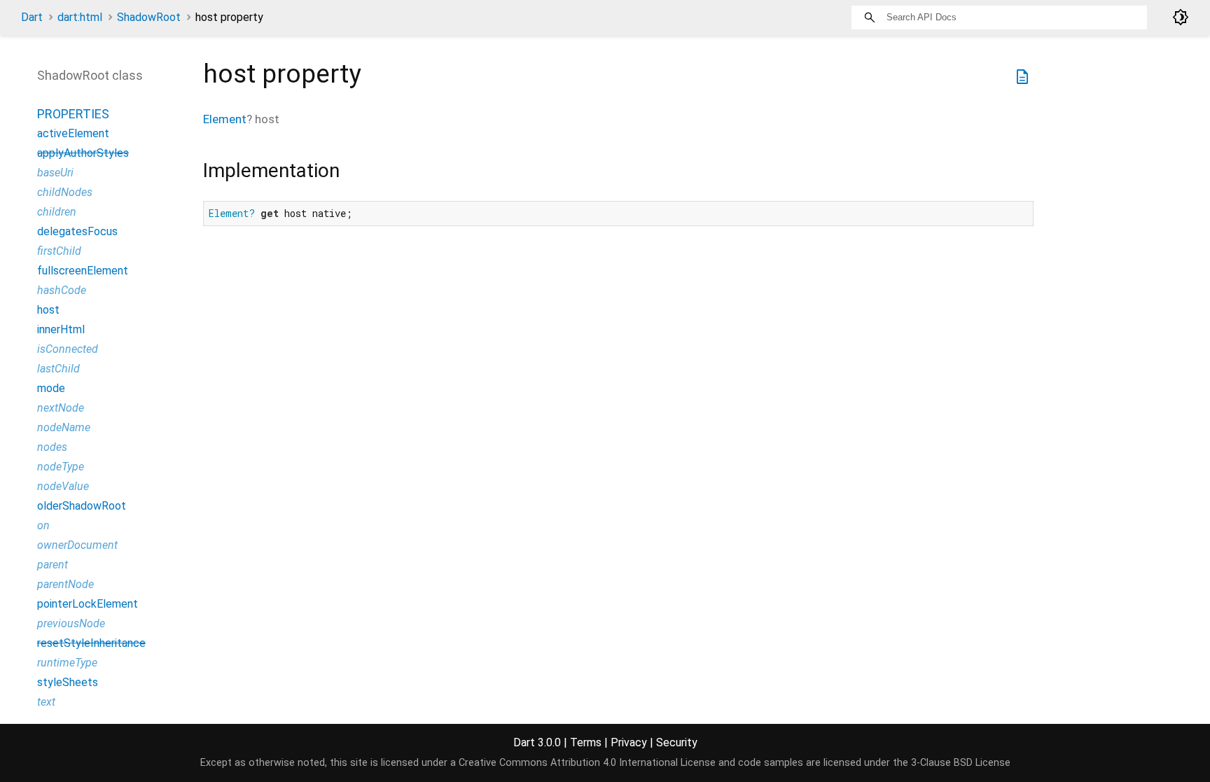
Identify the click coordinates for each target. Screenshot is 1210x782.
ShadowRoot (149, 17)
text (46, 701)
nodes (52, 447)
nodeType (60, 466)
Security (676, 742)
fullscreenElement (82, 270)
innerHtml (61, 329)
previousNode (71, 623)
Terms (585, 742)
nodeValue (63, 486)
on (43, 525)
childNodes (64, 192)
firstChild (59, 251)
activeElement (73, 133)
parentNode (65, 584)
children (56, 211)
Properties (73, 113)
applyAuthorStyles (83, 153)
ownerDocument (77, 545)
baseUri (55, 172)
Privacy (629, 742)
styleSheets (67, 682)
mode (51, 388)
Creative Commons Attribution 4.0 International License (587, 763)
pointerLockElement (87, 603)
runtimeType (67, 662)
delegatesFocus (77, 231)
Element (224, 119)
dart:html (79, 17)
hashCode (61, 290)
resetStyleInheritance (91, 643)
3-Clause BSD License (960, 763)
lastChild (58, 368)
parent (52, 564)
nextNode (60, 407)
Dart (32, 17)
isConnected (67, 349)
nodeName (63, 427)
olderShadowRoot (81, 505)
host (48, 309)
